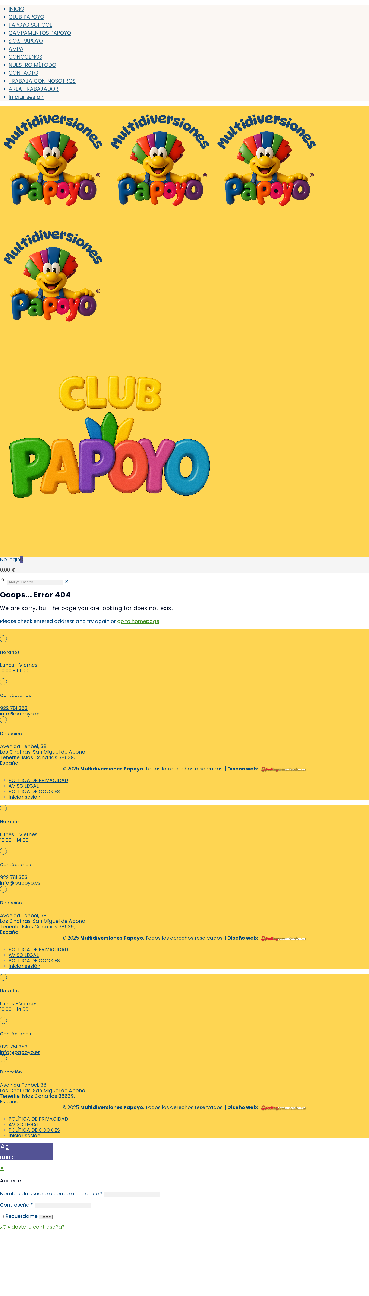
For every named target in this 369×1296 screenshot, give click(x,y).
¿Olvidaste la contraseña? (32, 1226)
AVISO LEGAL (24, 785)
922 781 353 (14, 708)
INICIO (16, 9)
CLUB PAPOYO (26, 17)
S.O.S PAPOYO (26, 41)
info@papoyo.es (20, 713)
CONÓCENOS (25, 57)
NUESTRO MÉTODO (32, 65)
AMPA (16, 49)
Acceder (46, 1217)
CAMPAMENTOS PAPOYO (40, 33)
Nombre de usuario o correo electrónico (51, 1193)
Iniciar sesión (26, 97)
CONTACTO (23, 73)
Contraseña (16, 1204)
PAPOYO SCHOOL (30, 25)
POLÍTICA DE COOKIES (34, 791)
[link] (67, 581)
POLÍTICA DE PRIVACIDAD (38, 780)
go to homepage (138, 621)
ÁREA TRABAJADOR (34, 89)
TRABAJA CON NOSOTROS (42, 81)
